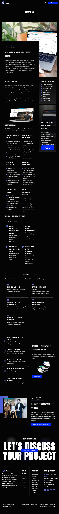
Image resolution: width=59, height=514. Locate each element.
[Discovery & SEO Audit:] (8, 284)
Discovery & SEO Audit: (14, 287)
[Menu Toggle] (45, 3)
